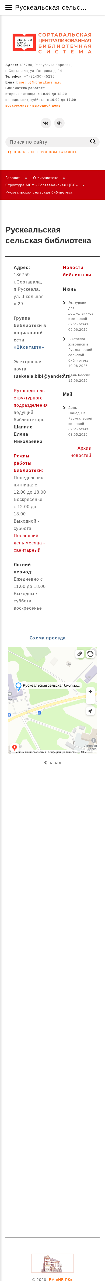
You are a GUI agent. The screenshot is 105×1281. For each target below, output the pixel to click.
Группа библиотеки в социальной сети (30, 333)
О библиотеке (45, 178)
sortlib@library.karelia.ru (40, 82)
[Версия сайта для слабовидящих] (59, 123)
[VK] (46, 123)
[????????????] (52, 43)
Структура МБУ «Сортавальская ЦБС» (41, 185)
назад (54, 762)
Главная (12, 178)
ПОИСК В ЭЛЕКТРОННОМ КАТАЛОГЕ (44, 152)
